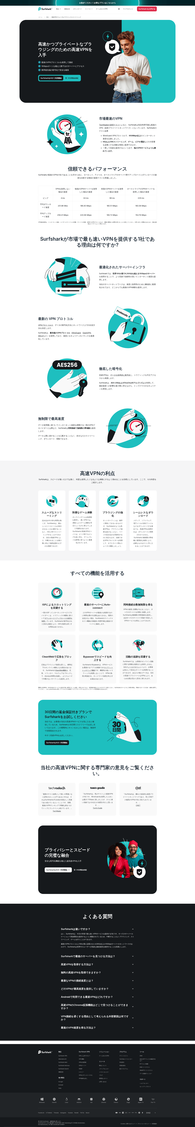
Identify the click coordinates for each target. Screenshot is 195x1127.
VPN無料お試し (83, 1078)
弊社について (102, 1065)
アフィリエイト (124, 1056)
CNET (138, 805)
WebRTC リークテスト (146, 1070)
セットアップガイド (145, 1086)
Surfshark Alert (62, 1062)
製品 (57, 9)
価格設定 (67, 9)
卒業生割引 (122, 1065)
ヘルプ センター (145, 1083)
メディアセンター (104, 1069)
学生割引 (122, 1062)
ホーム (41, 17)
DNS (141, 1056)
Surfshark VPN (63, 1056)
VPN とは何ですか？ (84, 1056)
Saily (59, 1088)
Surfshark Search (63, 1069)
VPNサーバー (82, 1065)
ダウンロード (77, 9)
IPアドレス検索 (144, 1064)
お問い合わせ (103, 1081)
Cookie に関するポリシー (128, 1123)
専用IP (80, 1069)
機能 (47, 17)
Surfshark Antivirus (64, 1065)
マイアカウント (128, 9)
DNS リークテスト (145, 1067)
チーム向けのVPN (101, 9)
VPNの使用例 (82, 1062)
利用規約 (154, 1123)
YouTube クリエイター (125, 1059)
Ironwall (60, 1085)
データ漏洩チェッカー (146, 1073)
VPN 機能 (81, 1059)
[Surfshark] (45, 8)
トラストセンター (104, 1072)
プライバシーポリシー (143, 1123)
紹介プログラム (123, 1069)
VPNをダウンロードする (85, 1075)
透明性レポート (103, 1078)
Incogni (60, 1081)
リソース (88, 9)
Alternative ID (62, 1059)
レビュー (81, 1072)
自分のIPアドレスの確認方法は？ (147, 1059)
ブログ (101, 1075)
